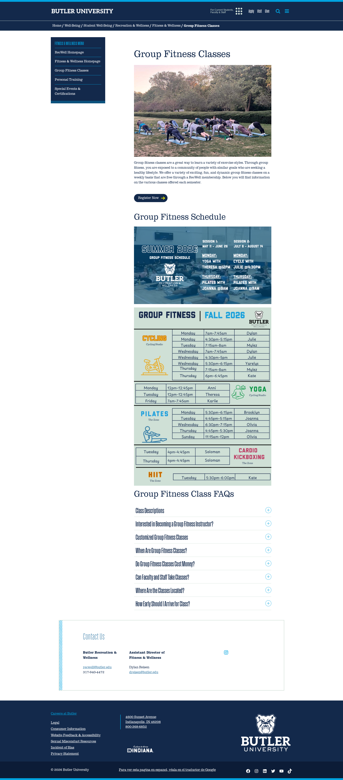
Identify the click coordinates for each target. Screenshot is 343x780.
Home (56, 25)
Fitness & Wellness (166, 25)
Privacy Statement (65, 754)
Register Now (148, 198)
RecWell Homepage (69, 52)
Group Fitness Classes (72, 70)
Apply (251, 11)
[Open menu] (287, 11)
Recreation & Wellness (132, 25)
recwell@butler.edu (97, 667)
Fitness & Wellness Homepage (77, 61)
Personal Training (69, 80)
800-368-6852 (136, 727)
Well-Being (72, 25)
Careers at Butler (64, 713)
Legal (55, 723)
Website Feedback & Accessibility (76, 735)
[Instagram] (226, 653)
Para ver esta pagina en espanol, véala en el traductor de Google (167, 770)
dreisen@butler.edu (143, 672)
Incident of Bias (62, 747)
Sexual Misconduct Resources (73, 741)
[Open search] (278, 11)
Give (267, 11)
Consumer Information (68, 729)
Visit (259, 11)
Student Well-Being (98, 25)
